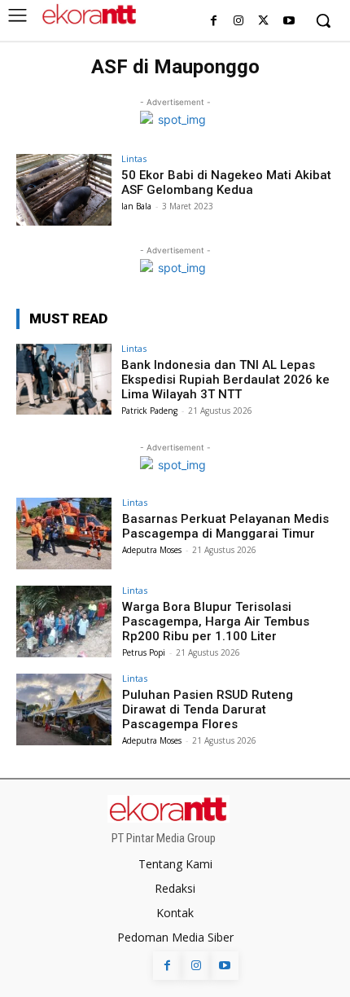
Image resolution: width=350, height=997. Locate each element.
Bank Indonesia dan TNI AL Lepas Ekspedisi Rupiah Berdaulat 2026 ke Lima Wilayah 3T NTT (225, 380)
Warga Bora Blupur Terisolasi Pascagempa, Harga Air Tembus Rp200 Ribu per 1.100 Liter (215, 621)
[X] (263, 21)
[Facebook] (213, 21)
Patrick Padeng (149, 410)
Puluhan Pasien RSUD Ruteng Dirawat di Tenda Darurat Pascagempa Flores (207, 709)
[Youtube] (288, 21)
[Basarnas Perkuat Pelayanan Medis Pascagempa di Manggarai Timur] (64, 533)
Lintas (134, 158)
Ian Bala (136, 206)
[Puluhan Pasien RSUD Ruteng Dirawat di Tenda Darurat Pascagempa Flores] (64, 709)
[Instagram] (239, 21)
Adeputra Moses (152, 550)
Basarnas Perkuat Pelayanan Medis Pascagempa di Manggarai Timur (225, 526)
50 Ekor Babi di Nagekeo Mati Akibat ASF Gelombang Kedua (226, 182)
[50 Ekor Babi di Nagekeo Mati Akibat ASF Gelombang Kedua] (64, 190)
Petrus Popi (143, 652)
